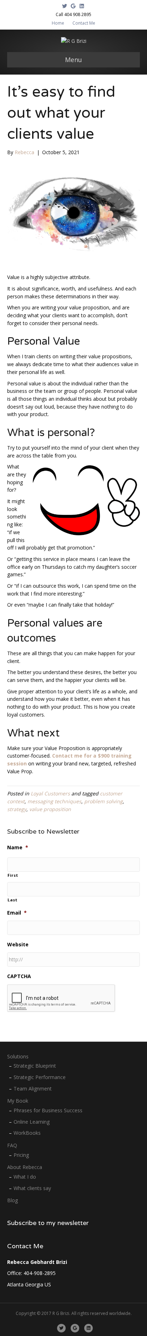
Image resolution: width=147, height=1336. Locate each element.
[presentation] (61, 998)
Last (12, 899)
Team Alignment (33, 1088)
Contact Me (83, 23)
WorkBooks (27, 1132)
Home (58, 23)
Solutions (18, 1056)
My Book (17, 1100)
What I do (25, 1176)
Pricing (21, 1155)
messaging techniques (54, 801)
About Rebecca (24, 1167)
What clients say (32, 1188)
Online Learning (32, 1121)
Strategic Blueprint (35, 1065)
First (12, 875)
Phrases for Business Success (48, 1110)
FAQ (12, 1145)
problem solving (103, 801)
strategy (16, 809)
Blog (12, 1200)
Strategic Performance (40, 1077)
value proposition (50, 809)
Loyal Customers (50, 793)
